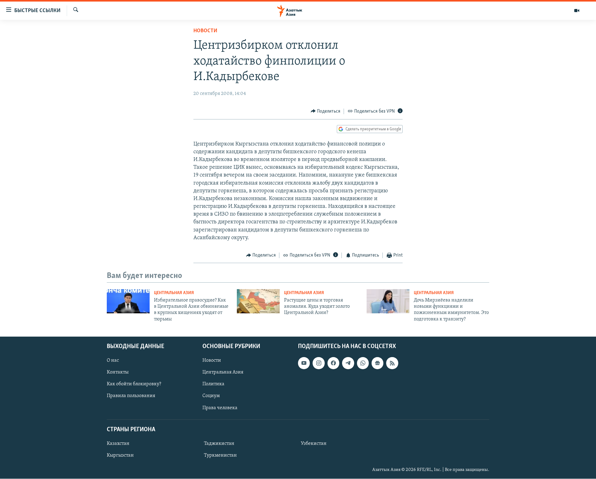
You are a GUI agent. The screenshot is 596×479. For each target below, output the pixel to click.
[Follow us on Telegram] (348, 363)
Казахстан (118, 443)
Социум (211, 396)
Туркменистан (220, 455)
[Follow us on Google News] (377, 363)
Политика (213, 384)
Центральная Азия (174, 293)
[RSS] (392, 363)
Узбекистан (314, 443)
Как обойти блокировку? (134, 384)
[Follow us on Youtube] (304, 363)
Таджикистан (219, 443)
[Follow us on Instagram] (318, 363)
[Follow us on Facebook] (333, 363)
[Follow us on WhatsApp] (363, 363)
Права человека (219, 407)
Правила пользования (131, 396)
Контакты (118, 372)
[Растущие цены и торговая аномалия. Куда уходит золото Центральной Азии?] (258, 301)
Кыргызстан (120, 455)
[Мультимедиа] (576, 10)
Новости (205, 31)
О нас (113, 360)
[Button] (326, 111)
